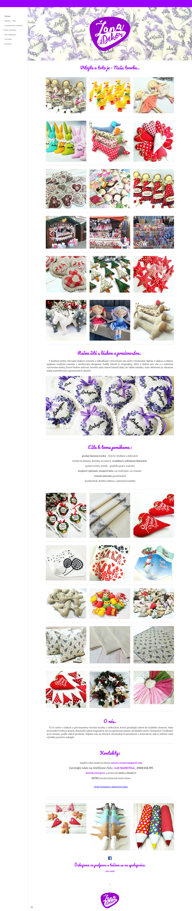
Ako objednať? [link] (10, 34)
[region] (96, 3)
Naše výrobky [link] (10, 30)
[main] (110, 67)
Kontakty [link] (8, 39)
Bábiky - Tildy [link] (10, 21)
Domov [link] (7, 16)
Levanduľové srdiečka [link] (13, 25)
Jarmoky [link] (7, 44)
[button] (189, 10)
